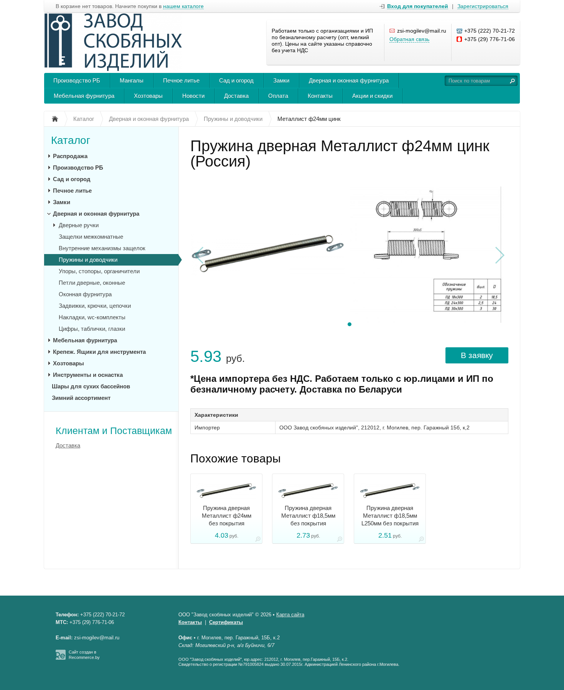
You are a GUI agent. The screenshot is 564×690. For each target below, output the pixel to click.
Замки (281, 80)
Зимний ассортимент (81, 398)
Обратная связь (409, 39)
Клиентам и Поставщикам (114, 430)
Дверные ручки (79, 225)
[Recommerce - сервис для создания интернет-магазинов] (61, 658)
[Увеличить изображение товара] (258, 540)
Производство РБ (76, 80)
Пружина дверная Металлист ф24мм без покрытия (226, 516)
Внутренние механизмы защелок (102, 248)
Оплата (278, 95)
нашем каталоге (183, 6)
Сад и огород (236, 80)
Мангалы (131, 80)
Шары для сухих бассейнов (91, 386)
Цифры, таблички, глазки (92, 328)
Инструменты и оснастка (88, 374)
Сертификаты (226, 622)
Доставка (236, 95)
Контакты (320, 95)
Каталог (70, 140)
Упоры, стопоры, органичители (99, 271)
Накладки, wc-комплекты (92, 317)
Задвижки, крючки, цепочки (95, 305)
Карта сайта (290, 614)
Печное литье (181, 80)
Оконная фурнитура (85, 294)
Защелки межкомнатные (91, 236)
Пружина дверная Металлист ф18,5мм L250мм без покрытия (390, 516)
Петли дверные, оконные (92, 282)
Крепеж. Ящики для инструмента (99, 351)
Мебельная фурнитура (84, 95)
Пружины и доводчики (88, 259)
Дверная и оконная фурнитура (349, 80)
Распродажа (70, 156)
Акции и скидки (372, 95)
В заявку (477, 355)
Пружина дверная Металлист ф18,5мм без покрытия (308, 516)
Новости (193, 95)
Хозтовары (148, 95)
